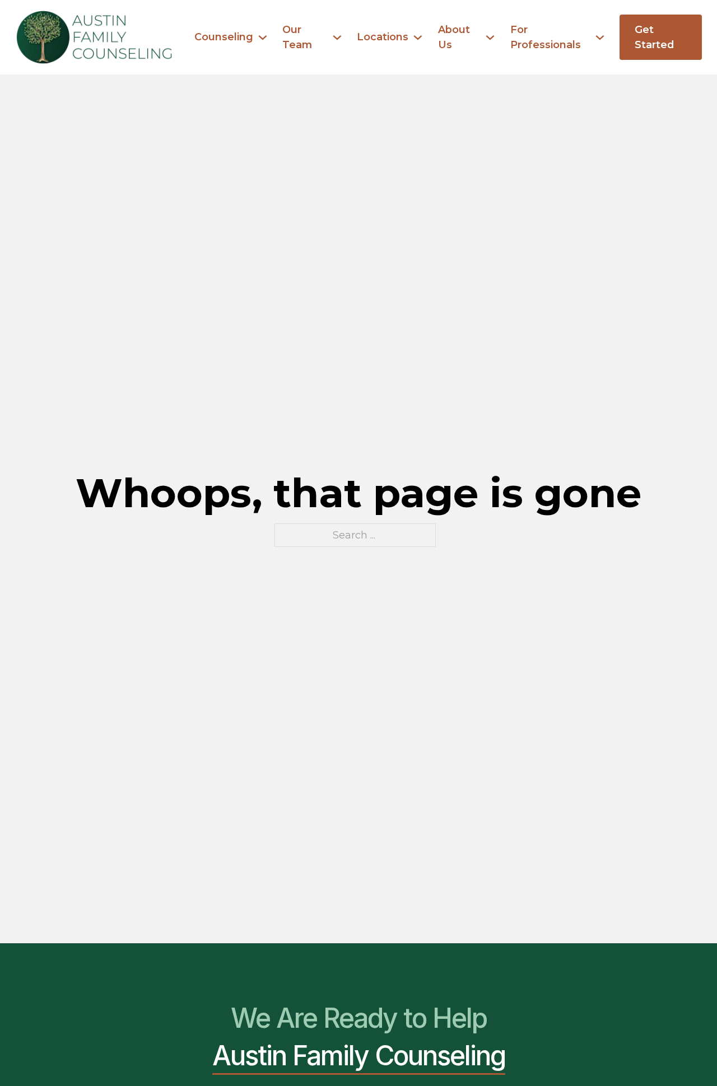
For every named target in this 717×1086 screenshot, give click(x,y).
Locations (382, 37)
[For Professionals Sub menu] (600, 37)
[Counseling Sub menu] (263, 37)
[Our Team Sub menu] (337, 37)
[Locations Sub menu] (418, 37)
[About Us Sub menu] (490, 37)
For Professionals (545, 37)
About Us (454, 37)
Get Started (654, 37)
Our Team (297, 37)
